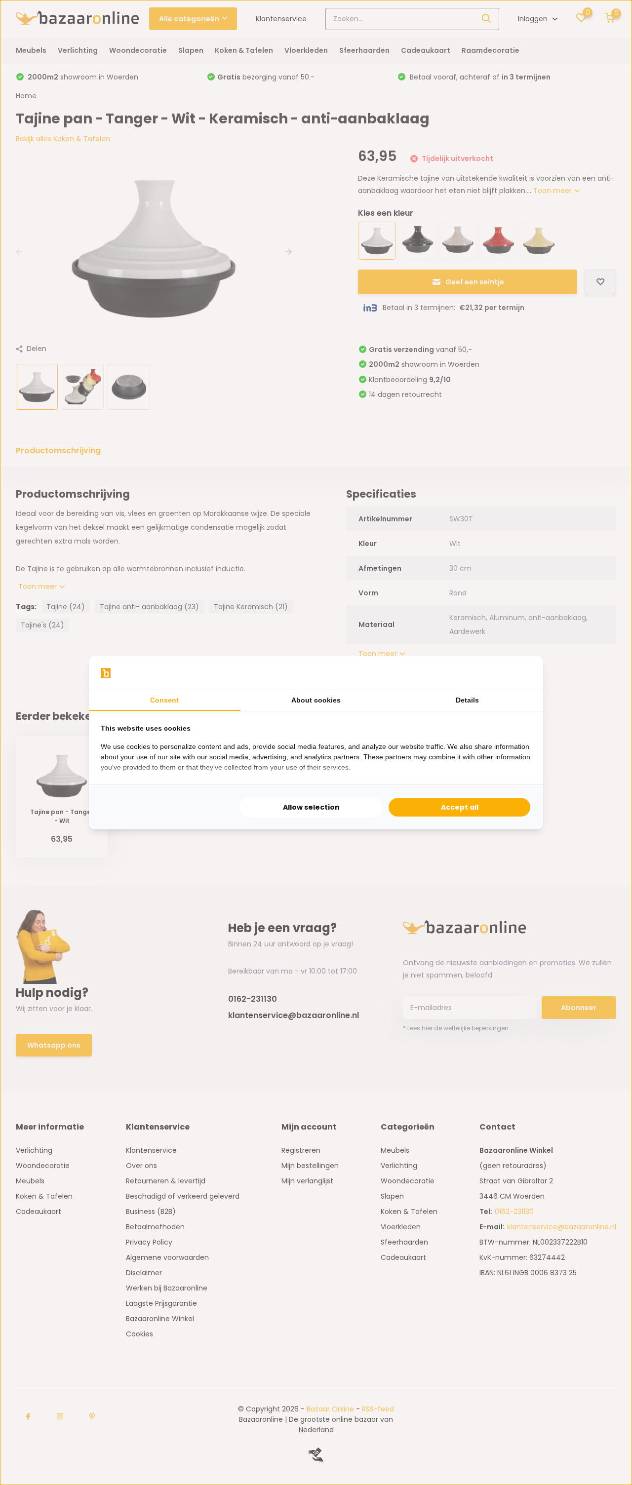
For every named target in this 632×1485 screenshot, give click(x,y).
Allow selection (311, 807)
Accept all (459, 807)
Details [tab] (467, 700)
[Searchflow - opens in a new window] (519, 673)
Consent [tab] (164, 700)
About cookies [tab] (316, 700)
